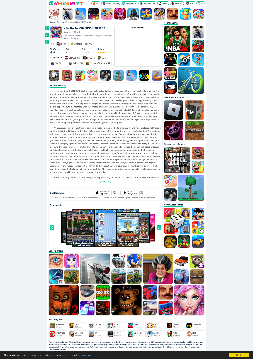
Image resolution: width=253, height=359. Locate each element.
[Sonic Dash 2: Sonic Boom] (134, 261)
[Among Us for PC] (93, 14)
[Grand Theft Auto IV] (54, 75)
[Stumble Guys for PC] (107, 14)
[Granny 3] (105, 75)
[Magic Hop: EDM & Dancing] (87, 308)
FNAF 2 (91, 57)
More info (85, 355)
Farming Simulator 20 (100, 63)
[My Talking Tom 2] (197, 261)
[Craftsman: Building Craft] (194, 110)
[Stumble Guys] (185, 14)
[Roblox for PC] (150, 308)
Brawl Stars (74, 57)
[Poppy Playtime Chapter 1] (166, 308)
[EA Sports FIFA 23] (67, 14)
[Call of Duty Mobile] (133, 14)
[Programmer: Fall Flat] (80, 14)
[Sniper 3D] (95, 269)
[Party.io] (150, 292)
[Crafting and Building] (103, 292)
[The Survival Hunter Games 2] (134, 276)
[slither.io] (157, 75)
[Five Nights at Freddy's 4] (103, 308)
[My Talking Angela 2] (71, 261)
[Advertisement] (137, 47)
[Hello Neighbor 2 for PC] (181, 276)
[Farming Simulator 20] (71, 276)
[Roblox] (173, 110)
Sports (59, 22)
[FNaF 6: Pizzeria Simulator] (67, 75)
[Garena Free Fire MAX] (159, 14)
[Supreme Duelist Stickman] (144, 75)
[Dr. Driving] (181, 261)
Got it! (239, 354)
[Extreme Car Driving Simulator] (87, 292)
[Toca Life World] (198, 14)
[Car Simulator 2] (118, 261)
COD (104, 57)
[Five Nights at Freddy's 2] (64, 300)
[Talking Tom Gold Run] (80, 75)
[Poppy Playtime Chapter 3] (173, 130)
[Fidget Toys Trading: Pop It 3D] (92, 75)
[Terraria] (118, 75)
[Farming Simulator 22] (118, 276)
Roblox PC (78, 63)
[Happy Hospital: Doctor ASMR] (56, 261)
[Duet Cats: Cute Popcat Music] (54, 14)
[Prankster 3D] (158, 269)
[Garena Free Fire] (56, 276)
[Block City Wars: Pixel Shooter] (146, 14)
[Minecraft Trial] (197, 276)
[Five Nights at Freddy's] (126, 300)
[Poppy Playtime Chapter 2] (120, 14)
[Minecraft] (194, 130)
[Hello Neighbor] (172, 14)
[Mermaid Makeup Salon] (189, 300)
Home (52, 22)
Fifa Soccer (60, 63)
